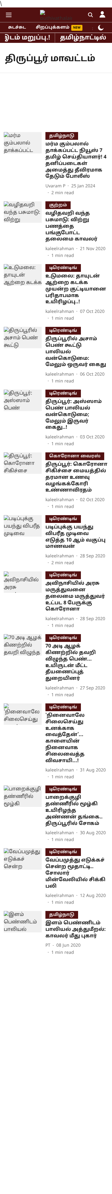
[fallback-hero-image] (24, 164)
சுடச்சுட (17, 27)
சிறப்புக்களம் (52, 27)
